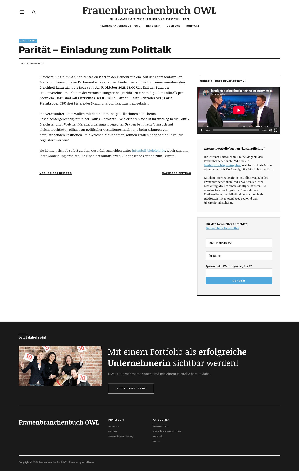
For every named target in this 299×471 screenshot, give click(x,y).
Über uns (173, 26)
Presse (156, 441)
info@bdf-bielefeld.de (148, 150)
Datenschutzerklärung (120, 436)
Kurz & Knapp (28, 40)
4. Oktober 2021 (32, 63)
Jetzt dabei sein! (131, 388)
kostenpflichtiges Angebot (222, 165)
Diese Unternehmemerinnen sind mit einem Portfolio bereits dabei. (159, 373)
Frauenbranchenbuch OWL (149, 10)
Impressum (114, 426)
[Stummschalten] (270, 130)
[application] (238, 110)
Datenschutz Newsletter (222, 228)
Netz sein (153, 26)
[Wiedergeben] (201, 130)
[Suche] (34, 12)
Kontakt (193, 26)
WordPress (88, 462)
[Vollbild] (276, 130)
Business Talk (160, 426)
